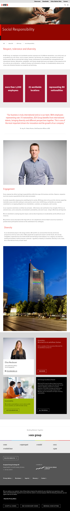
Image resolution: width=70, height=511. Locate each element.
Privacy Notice (7, 478)
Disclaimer (18, 478)
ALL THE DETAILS (43, 410)
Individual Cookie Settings (51, 506)
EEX (4, 43)
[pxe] (59, 448)
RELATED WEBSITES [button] (9, 458)
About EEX (11, 43)
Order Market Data (56, 1)
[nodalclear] (9, 448)
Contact (43, 478)
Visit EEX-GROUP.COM (12, 410)
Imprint (27, 478)
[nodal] (43, 444)
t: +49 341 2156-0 (7, 469)
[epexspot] (26, 444)
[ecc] (59, 444)
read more (42, 371)
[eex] (9, 444)
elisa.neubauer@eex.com (12, 371)
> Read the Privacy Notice (9, 498)
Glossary (35, 478)
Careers (65, 1)
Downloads (45, 1)
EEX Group (19, 43)
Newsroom (37, 1)
